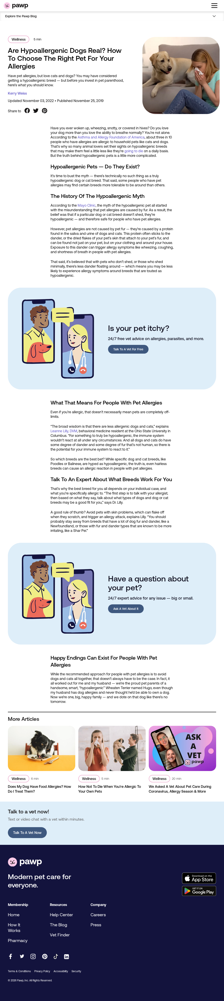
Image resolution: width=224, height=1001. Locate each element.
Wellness (19, 39)
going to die (133, 151)
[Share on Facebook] (27, 111)
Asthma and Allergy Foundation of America (111, 137)
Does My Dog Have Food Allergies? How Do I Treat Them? (39, 789)
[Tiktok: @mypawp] (55, 957)
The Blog (58, 924)
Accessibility (61, 971)
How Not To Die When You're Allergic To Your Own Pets (109, 789)
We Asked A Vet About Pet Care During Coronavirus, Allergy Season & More (180, 789)
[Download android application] (199, 891)
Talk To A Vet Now (27, 833)
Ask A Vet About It (125, 608)
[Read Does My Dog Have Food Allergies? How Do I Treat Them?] (41, 748)
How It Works (14, 927)
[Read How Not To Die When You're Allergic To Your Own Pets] (112, 748)
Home (13, 914)
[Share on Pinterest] (44, 111)
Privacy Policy (42, 971)
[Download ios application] (199, 879)
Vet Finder (60, 934)
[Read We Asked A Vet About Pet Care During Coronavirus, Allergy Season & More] (182, 748)
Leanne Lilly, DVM (64, 431)
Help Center (61, 914)
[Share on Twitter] (36, 111)
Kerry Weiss (17, 93)
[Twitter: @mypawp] (21, 957)
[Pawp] (16, 5)
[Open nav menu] (214, 16)
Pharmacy (18, 940)
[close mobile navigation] (112, 21)
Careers (98, 914)
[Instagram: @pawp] (33, 957)
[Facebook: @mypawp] (10, 957)
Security (76, 971)
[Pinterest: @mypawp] (45, 957)
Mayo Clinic (87, 205)
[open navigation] (214, 5)
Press (96, 924)
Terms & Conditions (19, 971)
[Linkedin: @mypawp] (66, 957)
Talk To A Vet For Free (128, 349)
